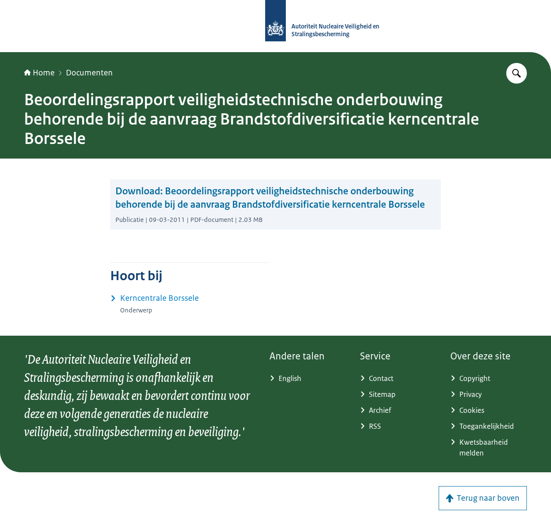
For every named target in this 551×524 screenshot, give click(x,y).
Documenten (89, 73)
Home (44, 73)
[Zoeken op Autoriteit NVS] (516, 73)
